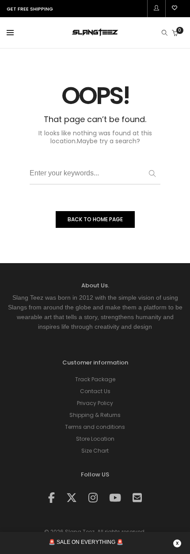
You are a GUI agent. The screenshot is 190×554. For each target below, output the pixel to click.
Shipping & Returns (95, 415)
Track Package (95, 379)
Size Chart (95, 450)
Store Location (95, 438)
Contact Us (95, 391)
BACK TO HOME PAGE (95, 219)
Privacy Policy (95, 403)
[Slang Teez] (95, 33)
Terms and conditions (95, 427)
